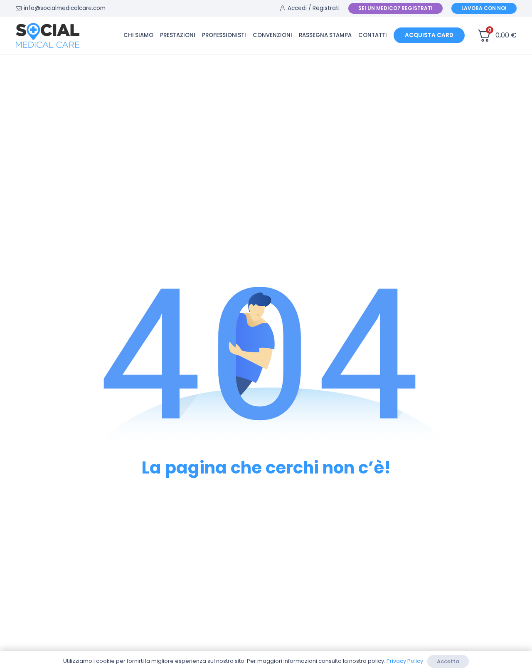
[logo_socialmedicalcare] (47, 35)
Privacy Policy (405, 661)
